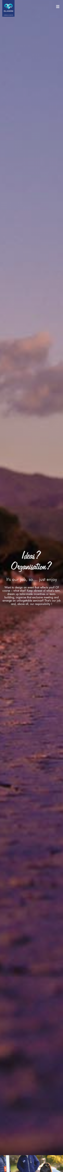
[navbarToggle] (58, 7)
